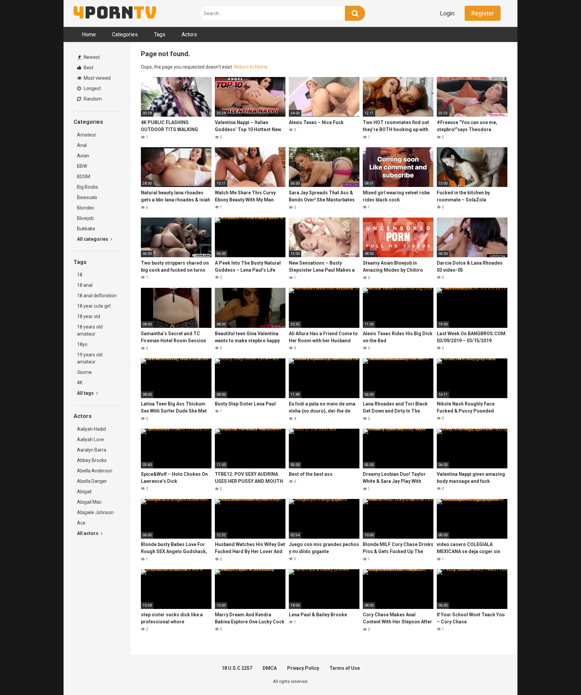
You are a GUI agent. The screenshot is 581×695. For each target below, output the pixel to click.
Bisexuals (87, 197)
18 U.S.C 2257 (237, 668)
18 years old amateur (90, 330)
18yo (82, 344)
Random (92, 99)
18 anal (84, 285)
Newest (91, 57)
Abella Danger (92, 481)
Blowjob (85, 218)
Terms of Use (345, 668)
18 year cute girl (94, 306)
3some (84, 372)
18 (79, 274)
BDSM (83, 176)
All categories (93, 239)
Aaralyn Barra (91, 450)
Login (447, 13)
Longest (92, 88)
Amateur (86, 135)
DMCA (270, 668)
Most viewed (97, 78)
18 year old (88, 316)
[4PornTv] (115, 13)
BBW (82, 166)
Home (89, 34)
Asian (83, 155)
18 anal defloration (97, 295)
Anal (82, 145)
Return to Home (251, 67)
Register (482, 13)
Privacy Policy (303, 668)
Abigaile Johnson (95, 512)
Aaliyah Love (90, 439)
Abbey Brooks (92, 460)
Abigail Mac (89, 502)
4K (79, 382)
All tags (86, 393)
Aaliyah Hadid (91, 429)
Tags (159, 34)
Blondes (85, 207)
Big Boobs (87, 187)
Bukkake (86, 228)
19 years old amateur (90, 358)
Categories (125, 34)
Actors (189, 34)
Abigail (84, 491)
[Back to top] (558, 675)
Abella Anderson (94, 470)
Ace (81, 523)
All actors (88, 533)
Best (88, 67)
